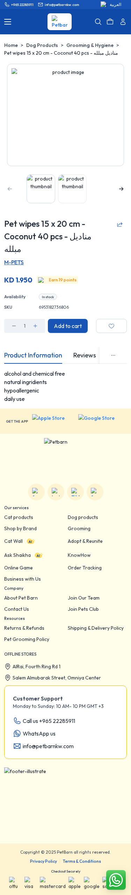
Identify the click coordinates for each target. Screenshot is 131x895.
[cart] (110, 21)
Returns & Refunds (24, 628)
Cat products (18, 517)
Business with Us (22, 579)
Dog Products (42, 45)
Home (11, 45)
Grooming (79, 528)
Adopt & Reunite (85, 541)
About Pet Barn (21, 598)
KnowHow (79, 555)
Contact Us (16, 609)
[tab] (33, 355)
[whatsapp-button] (116, 880)
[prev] (9, 188)
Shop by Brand (20, 528)
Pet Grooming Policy (26, 639)
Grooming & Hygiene (90, 45)
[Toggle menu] (7, 21)
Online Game (18, 568)
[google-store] (101, 421)
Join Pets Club (83, 609)
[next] (121, 188)
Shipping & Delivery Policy (96, 628)
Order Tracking (85, 568)
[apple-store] (53, 421)
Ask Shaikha (17, 555)
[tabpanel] (65, 386)
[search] (98, 21)
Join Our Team (84, 598)
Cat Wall (13, 541)
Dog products (83, 517)
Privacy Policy (43, 861)
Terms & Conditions (82, 861)
